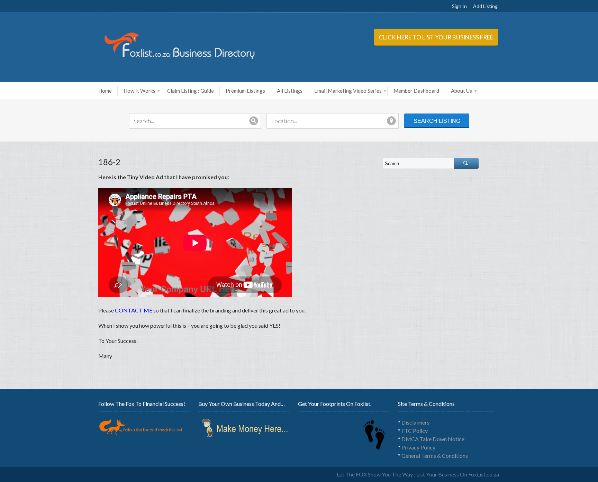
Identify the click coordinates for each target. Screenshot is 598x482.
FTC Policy (414, 430)
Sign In (459, 6)
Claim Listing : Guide (190, 91)
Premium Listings (245, 91)
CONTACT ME (133, 310)
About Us (461, 91)
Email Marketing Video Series (348, 91)
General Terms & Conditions (434, 455)
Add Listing (485, 6)
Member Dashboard (416, 91)
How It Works (139, 91)
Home (105, 91)
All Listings (289, 91)
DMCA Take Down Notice (432, 439)
